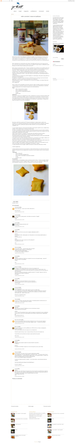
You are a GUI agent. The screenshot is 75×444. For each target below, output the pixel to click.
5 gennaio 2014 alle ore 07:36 (19, 316)
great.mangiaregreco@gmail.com (58, 65)
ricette (47, 11)
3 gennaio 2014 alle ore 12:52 (19, 211)
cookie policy (55, 79)
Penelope (16, 287)
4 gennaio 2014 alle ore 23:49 (19, 302)
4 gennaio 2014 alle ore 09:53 (19, 284)
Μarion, (16, 326)
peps (15, 222)
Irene (15, 229)
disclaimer (54, 78)
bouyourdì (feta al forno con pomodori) (21, 418)
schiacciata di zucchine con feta (34, 418)
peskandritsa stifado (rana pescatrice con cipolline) (37, 413)
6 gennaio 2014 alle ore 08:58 (19, 376)
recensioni (41, 11)
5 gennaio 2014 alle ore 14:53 (19, 337)
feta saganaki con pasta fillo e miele (57, 424)
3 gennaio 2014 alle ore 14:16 (19, 226)
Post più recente (14, 406)
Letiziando (16, 207)
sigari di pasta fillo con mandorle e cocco (35, 414)
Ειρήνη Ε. (16, 266)
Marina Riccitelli (17, 319)
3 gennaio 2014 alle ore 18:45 (19, 263)
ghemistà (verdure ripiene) (56, 435)
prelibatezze (34, 11)
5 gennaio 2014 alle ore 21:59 (19, 365)
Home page (30, 406)
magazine (26, 11)
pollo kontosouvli (18, 424)
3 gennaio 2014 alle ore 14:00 (19, 219)
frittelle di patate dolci (32, 417)
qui (19, 146)
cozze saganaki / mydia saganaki (20, 413)
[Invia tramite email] (13, 201)
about (15, 11)
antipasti (17, 203)
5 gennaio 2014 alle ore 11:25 (19, 323)
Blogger (39, 441)
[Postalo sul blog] (14, 201)
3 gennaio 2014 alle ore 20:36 (19, 275)
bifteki (16, 429)
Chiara (16, 299)
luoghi (20, 11)
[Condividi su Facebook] (16, 201)
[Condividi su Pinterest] (17, 201)
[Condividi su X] (15, 201)
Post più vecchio (47, 406)
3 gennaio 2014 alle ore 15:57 (19, 244)
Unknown (16, 247)
